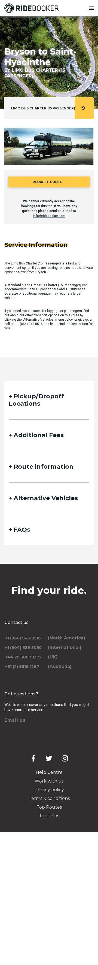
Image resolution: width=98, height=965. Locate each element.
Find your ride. (49, 590)
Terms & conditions (49, 798)
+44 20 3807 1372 (23, 657)
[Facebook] (33, 758)
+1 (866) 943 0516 (29, 324)
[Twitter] (49, 758)
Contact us (16, 622)
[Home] (32, 8)
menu (91, 8)
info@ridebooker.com (49, 216)
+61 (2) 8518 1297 (22, 666)
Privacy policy (49, 789)
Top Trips (49, 815)
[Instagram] (64, 758)
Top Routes (49, 807)
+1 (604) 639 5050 (23, 647)
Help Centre (49, 772)
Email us (15, 720)
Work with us (49, 781)
